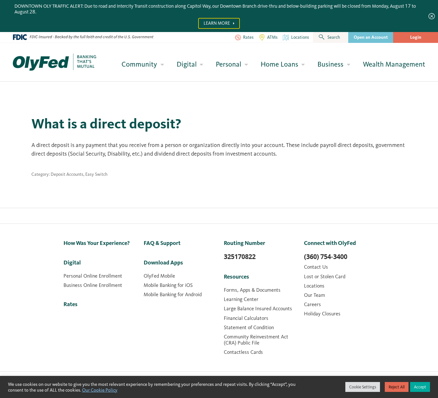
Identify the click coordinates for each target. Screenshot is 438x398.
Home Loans (279, 64)
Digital (187, 64)
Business (330, 64)
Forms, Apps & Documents (252, 290)
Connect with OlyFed (330, 243)
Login (415, 37)
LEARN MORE (217, 23)
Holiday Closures (322, 314)
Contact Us (316, 267)
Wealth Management (394, 64)
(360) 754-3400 (325, 257)
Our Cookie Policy (99, 390)
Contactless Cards (243, 352)
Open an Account (371, 37)
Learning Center (241, 299)
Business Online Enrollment (92, 285)
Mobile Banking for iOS (168, 285)
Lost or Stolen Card (324, 276)
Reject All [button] (397, 387)
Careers (312, 304)
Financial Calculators (246, 318)
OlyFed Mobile (159, 276)
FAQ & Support (162, 243)
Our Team (314, 295)
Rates (70, 304)
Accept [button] (420, 387)
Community (139, 64)
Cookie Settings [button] (362, 387)
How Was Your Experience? (96, 243)
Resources (236, 276)
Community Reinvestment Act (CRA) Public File (256, 340)
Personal (228, 64)
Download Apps (163, 262)
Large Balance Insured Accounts (258, 308)
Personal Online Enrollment (92, 276)
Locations (314, 286)
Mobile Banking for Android (173, 294)
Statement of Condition (249, 327)
